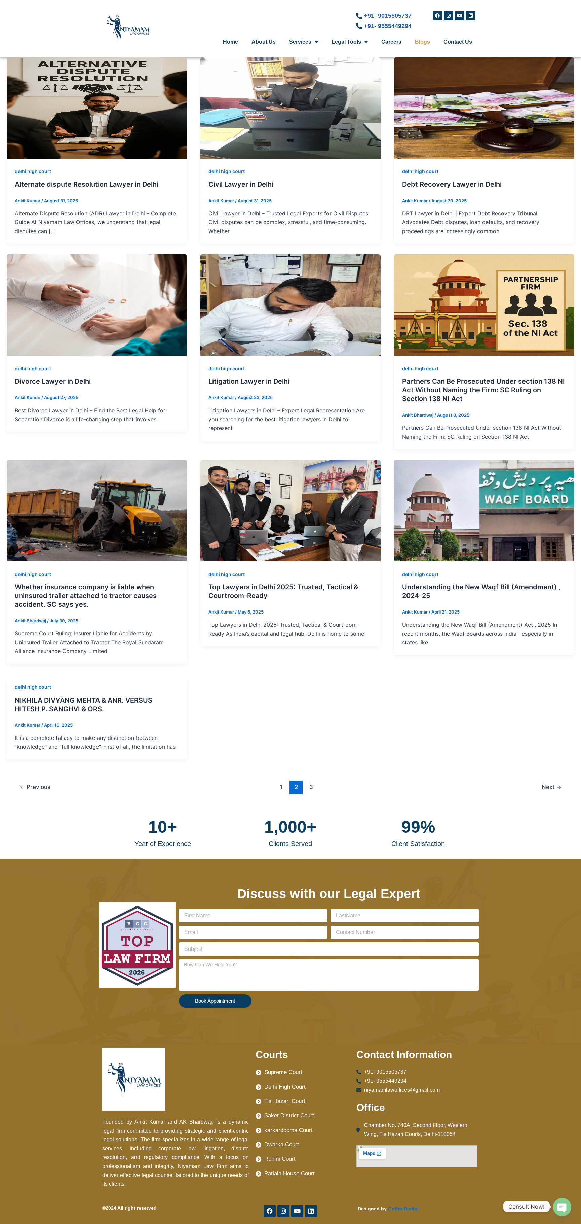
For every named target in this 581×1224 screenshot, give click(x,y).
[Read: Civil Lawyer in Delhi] (290, 107)
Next (551, 786)
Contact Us (457, 42)
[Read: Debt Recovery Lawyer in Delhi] (484, 107)
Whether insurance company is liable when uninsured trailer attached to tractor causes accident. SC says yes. (86, 595)
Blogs (422, 42)
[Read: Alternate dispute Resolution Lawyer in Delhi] (97, 107)
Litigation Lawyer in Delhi (248, 381)
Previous (35, 786)
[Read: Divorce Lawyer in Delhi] (97, 304)
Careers (391, 42)
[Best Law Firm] (137, 944)
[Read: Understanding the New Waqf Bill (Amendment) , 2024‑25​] (484, 510)
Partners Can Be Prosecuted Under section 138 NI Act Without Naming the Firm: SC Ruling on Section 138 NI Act (483, 390)
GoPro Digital (403, 1208)
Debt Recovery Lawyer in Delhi (452, 184)
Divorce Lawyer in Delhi (53, 381)
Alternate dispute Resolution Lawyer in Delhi (86, 184)
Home (230, 42)
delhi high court (33, 171)
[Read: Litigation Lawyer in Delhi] (290, 304)
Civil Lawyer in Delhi (240, 184)
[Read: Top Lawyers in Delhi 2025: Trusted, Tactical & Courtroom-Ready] (290, 510)
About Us (263, 42)
